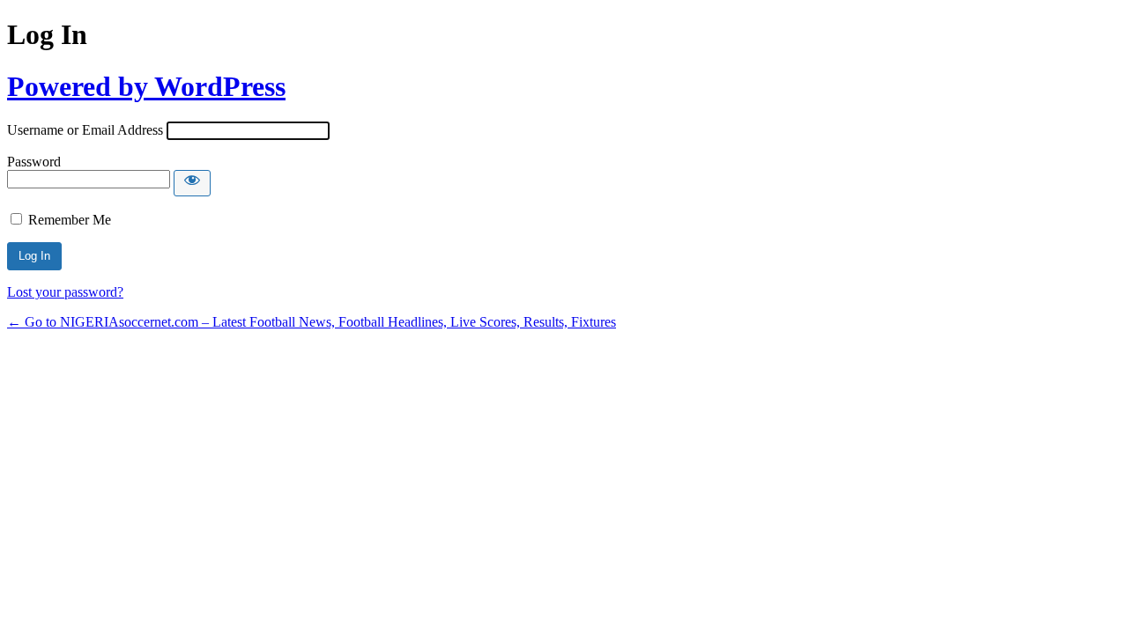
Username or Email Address (85, 129)
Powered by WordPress (146, 86)
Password (34, 161)
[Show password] (192, 183)
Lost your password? (65, 291)
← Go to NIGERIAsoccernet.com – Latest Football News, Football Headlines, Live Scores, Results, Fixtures (311, 321)
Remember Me (69, 219)
